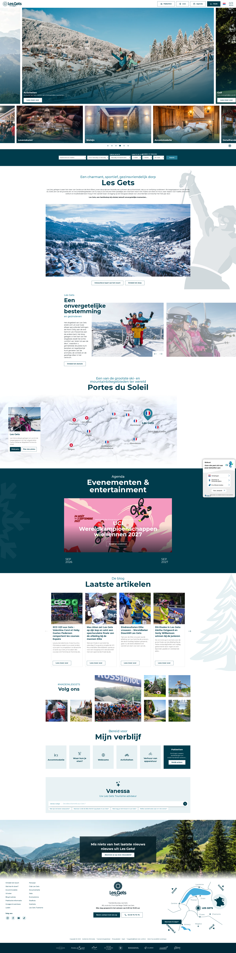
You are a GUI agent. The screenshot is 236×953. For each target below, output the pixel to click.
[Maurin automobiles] (163, 947)
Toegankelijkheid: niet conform (136, 939)
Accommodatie (11, 890)
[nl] (224, 4)
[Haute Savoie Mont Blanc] (60, 948)
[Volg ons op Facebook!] (13, 918)
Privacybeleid (116, 939)
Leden (8, 908)
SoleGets (32, 904)
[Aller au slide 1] (108, 145)
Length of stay (137, 154)
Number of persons (149, 154)
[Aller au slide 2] (112, 145)
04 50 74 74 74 (134, 915)
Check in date (115, 154)
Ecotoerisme (34, 897)
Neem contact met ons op (106, 915)
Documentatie (34, 890)
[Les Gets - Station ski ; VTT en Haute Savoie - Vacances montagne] (12, 4)
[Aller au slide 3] (116, 145)
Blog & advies (11, 897)
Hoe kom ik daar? (172, 922)
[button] (224, 4)
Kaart (123, 939)
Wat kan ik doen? (12, 886)
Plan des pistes (29, 449)
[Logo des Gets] (118, 889)
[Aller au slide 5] (124, 145)
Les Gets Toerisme (36, 908)
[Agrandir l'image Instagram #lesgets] (56, 711)
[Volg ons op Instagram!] (8, 918)
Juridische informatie (88, 939)
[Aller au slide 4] (120, 145)
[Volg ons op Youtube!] (19, 918)
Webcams (15, 449)
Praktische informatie (14, 900)
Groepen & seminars (13, 904)
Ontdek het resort (12, 883)
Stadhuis (32, 900)
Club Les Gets (34, 886)
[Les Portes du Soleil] (78, 948)
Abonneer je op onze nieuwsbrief (118, 855)
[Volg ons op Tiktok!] (24, 918)
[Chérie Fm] (177, 947)
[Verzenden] (185, 804)
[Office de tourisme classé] (108, 948)
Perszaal (32, 883)
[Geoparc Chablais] (94, 948)
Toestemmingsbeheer (103, 939)
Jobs (31, 893)
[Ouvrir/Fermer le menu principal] (232, 4)
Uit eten (9, 893)
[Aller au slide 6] (128, 145)
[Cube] (149, 948)
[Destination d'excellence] (121, 948)
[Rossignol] (133, 948)
